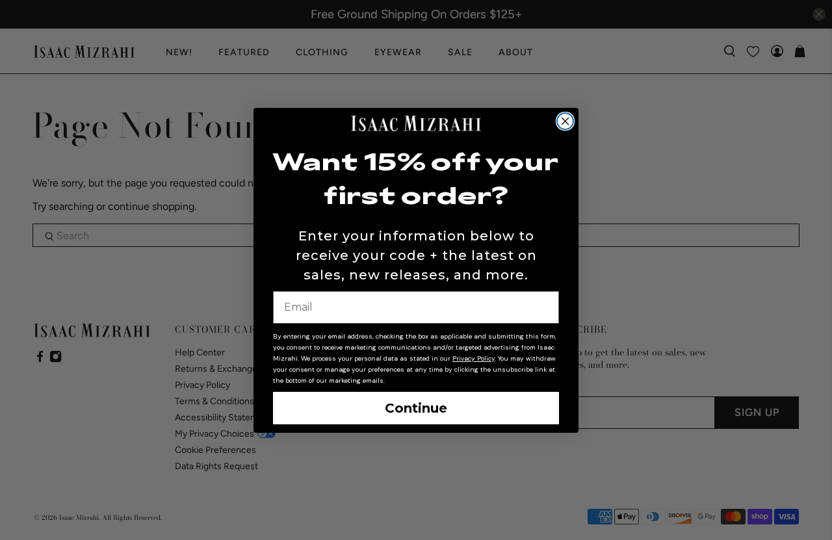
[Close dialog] (565, 121)
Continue (416, 408)
